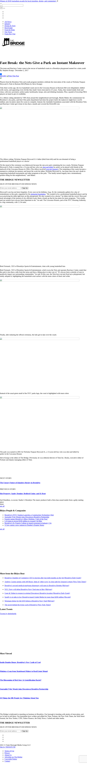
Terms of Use (9, 751)
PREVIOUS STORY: (8, 489)
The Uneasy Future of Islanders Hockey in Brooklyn (20, 483)
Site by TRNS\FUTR (7, 747)
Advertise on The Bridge (13, 757)
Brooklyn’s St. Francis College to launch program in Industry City (28, 523)
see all (2, 506)
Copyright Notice (11, 759)
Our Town (8, 32)
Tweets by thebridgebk (8, 614)
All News (8, 22)
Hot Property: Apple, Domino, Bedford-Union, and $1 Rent (23, 494)
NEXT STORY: (6, 478)
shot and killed (48, 167)
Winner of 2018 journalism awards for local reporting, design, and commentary (28, 1)
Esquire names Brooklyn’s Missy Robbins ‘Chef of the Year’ (26, 519)
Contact (7, 761)
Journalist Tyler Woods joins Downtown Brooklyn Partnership (27, 517)
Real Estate (9, 28)
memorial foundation (38, 194)
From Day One (10, 34)
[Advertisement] (41, 53)
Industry (7, 24)
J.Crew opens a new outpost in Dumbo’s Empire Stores (24, 525)
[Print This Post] (13, 76)
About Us (8, 755)
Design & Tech (10, 26)
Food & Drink (10, 30)
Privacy (7, 753)
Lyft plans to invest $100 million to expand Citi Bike (23, 521)
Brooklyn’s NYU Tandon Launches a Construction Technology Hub (29, 515)
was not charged (52, 169)
